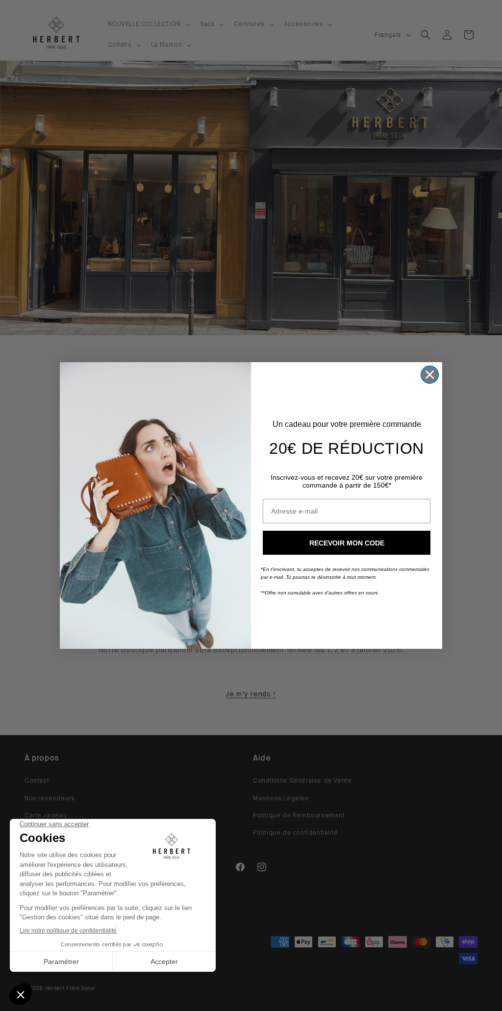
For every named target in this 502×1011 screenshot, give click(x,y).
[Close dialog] (429, 374)
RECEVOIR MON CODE (346, 543)
